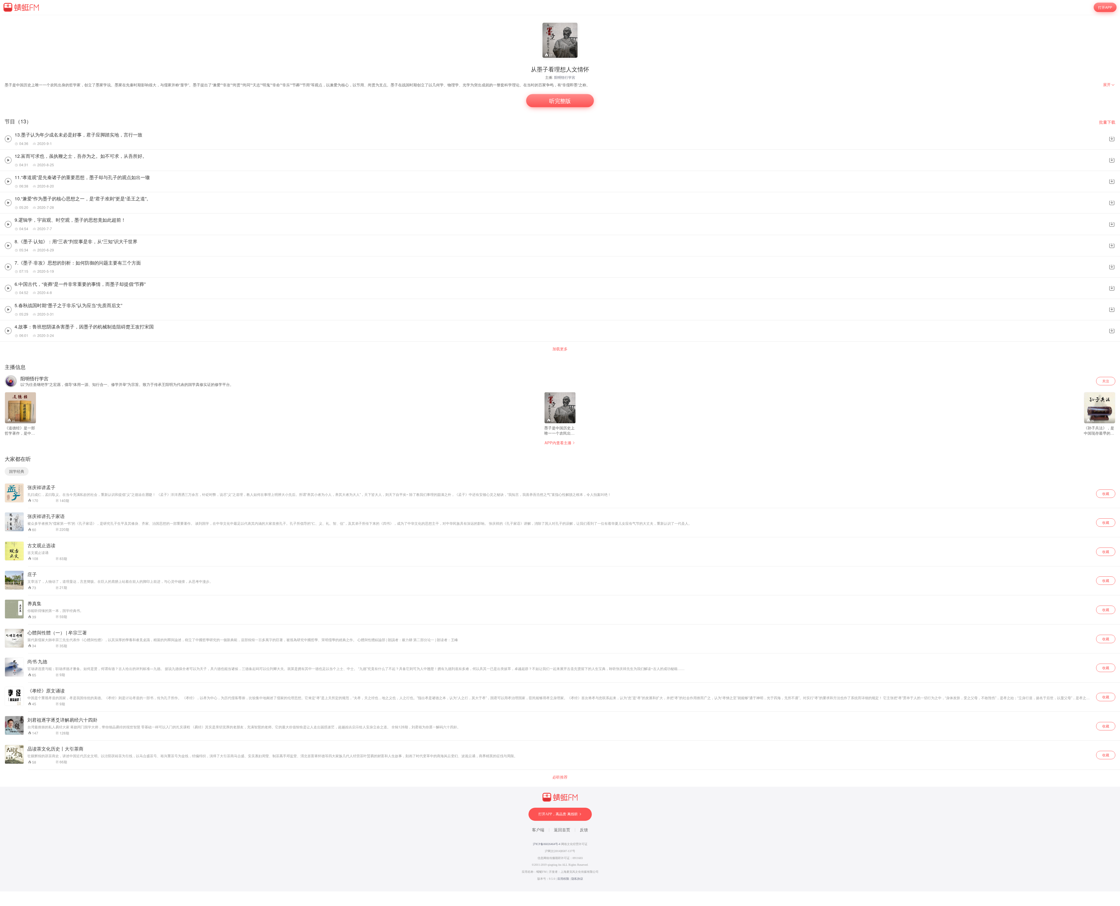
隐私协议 (577, 878)
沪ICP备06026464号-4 (546, 844)
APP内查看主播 (558, 442)
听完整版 (560, 101)
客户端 (538, 830)
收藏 (1105, 493)
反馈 (584, 830)
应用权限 (563, 878)
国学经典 (16, 471)
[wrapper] (560, 453)
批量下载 (1107, 122)
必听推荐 (560, 777)
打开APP (1105, 7)
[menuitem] (1109, 84)
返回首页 (562, 830)
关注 (1105, 380)
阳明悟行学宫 (564, 77)
